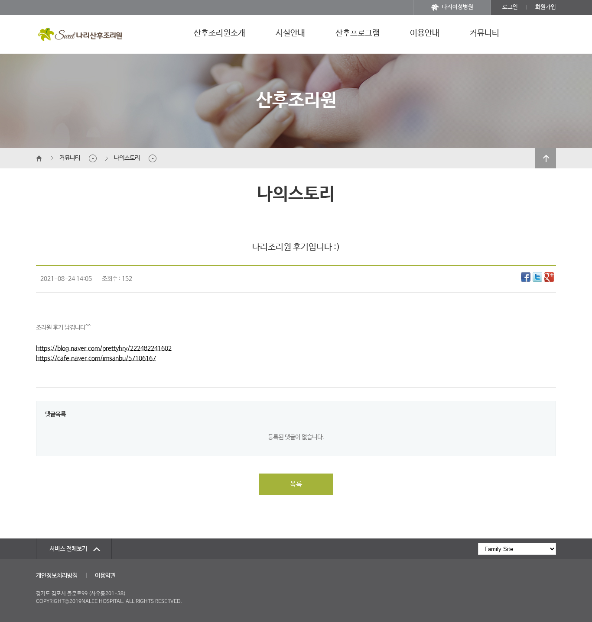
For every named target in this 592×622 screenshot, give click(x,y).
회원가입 (545, 7)
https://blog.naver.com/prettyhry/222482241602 (104, 348)
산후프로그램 (357, 33)
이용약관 (105, 575)
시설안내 (290, 33)
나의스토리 (127, 158)
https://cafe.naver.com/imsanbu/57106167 (96, 358)
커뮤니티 (484, 33)
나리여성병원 (457, 7)
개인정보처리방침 (57, 575)
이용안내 (424, 33)
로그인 (510, 7)
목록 (296, 484)
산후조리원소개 (219, 33)
